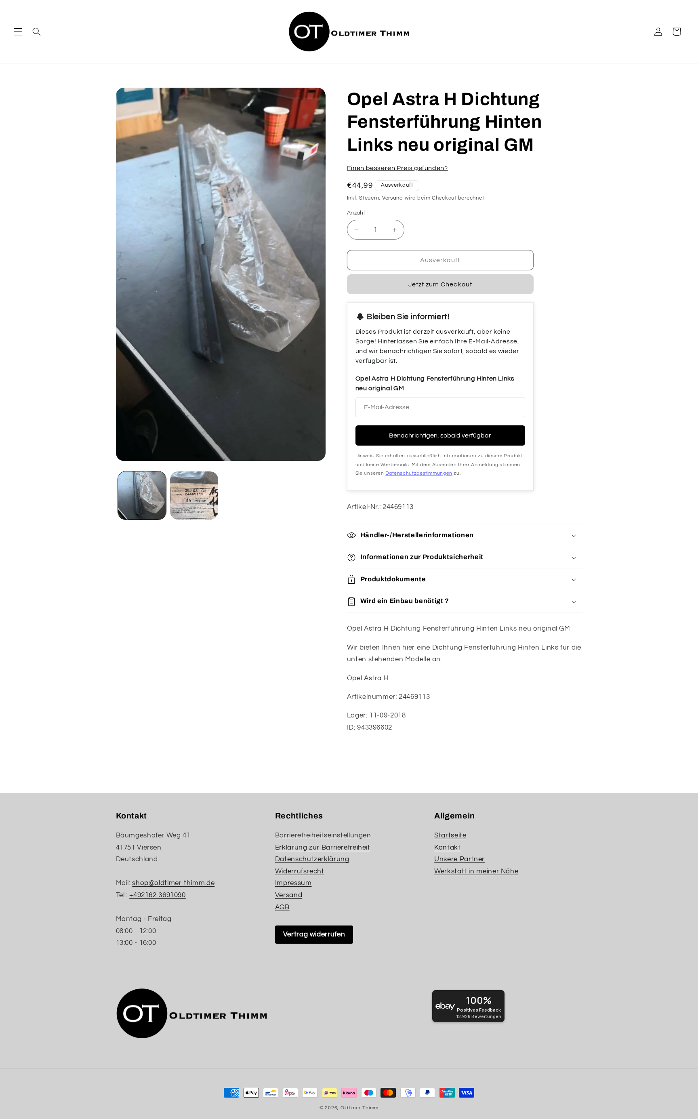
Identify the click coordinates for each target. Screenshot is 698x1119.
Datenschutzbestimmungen (418, 473)
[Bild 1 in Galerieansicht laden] (142, 495)
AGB (282, 907)
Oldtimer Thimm (359, 1108)
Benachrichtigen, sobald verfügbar (440, 436)
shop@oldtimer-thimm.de (173, 883)
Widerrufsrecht (299, 871)
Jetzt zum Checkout (440, 285)
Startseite (450, 835)
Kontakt (447, 847)
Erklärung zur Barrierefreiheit (322, 847)
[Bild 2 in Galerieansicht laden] (194, 495)
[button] (17, 31)
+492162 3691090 (157, 895)
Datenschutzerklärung (312, 859)
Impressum (293, 883)
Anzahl (356, 213)
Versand (392, 198)
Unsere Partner (459, 859)
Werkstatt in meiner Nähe (476, 871)
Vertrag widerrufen (314, 934)
